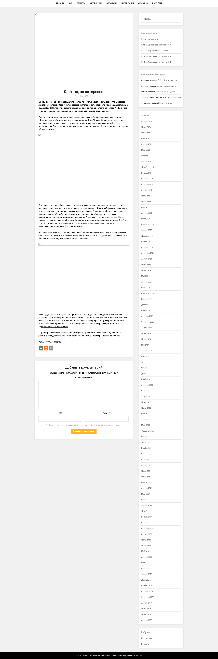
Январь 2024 (146, 299)
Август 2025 (146, 190)
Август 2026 (146, 121)
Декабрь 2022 (147, 373)
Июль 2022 (146, 402)
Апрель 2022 (146, 419)
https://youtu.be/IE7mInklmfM (54, 326)
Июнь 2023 (146, 339)
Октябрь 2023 (147, 316)
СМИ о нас (143, 3)
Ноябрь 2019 (146, 586)
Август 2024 (146, 259)
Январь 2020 (146, 574)
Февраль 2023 (147, 362)
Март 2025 (145, 219)
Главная (60, 3)
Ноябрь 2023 (146, 310)
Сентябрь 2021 (147, 459)
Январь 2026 (146, 161)
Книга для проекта (149, 39)
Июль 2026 (146, 127)
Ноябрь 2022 (146, 379)
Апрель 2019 (146, 620)
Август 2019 (146, 603)
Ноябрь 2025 (146, 173)
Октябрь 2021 (147, 454)
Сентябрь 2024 (147, 253)
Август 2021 (146, 465)
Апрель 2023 (146, 350)
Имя (60, 413)
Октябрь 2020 (147, 523)
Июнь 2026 (146, 133)
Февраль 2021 (147, 500)
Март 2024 (145, 287)
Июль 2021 (146, 471)
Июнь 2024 (146, 270)
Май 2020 (145, 551)
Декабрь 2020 (147, 511)
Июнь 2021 (146, 477)
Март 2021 (145, 494)
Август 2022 (146, 396)
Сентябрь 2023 (147, 322)
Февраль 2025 (147, 224)
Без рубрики (146, 638)
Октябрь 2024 (147, 247)
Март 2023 (145, 356)
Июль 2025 (146, 196)
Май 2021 (145, 482)
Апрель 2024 (146, 282)
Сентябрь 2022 (147, 391)
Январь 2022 (146, 437)
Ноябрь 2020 (146, 517)
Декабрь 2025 (147, 167)
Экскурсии (111, 3)
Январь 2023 (146, 368)
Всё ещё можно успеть (168, 80)
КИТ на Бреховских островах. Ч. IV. (156, 45)
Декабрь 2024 (147, 236)
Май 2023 (145, 345)
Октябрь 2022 (147, 385)
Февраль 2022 (147, 431)
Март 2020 (145, 563)
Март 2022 (145, 425)
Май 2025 (145, 207)
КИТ (70, 3)
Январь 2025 (146, 230)
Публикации (127, 3)
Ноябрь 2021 (146, 448)
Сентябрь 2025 (147, 184)
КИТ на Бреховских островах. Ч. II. (156, 62)
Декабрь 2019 (147, 580)
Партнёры (157, 3)
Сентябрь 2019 (147, 597)
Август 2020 (146, 534)
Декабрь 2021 (147, 442)
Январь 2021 (146, 505)
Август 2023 (146, 328)
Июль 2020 (146, 540)
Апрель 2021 (146, 488)
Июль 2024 (146, 265)
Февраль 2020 (147, 568)
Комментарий (83, 377)
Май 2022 (145, 414)
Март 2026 (145, 150)
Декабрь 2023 (147, 305)
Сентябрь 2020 (147, 528)
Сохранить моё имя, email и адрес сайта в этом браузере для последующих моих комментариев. (84, 425)
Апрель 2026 (146, 144)
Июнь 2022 (146, 408)
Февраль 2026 (147, 156)
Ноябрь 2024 (146, 242)
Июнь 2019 (146, 614)
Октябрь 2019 (147, 591)
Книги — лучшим (174, 97)
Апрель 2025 (146, 213)
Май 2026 (145, 138)
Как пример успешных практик (154, 51)
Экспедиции (96, 3)
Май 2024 (145, 276)
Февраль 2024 (147, 293)
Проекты (81, 3)
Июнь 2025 (146, 202)
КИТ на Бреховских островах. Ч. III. (156, 56)
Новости (145, 644)
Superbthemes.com (134, 655)
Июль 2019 (146, 608)
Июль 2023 (146, 333)
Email (106, 413)
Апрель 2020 (146, 557)
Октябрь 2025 (147, 179)
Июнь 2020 (146, 545)
